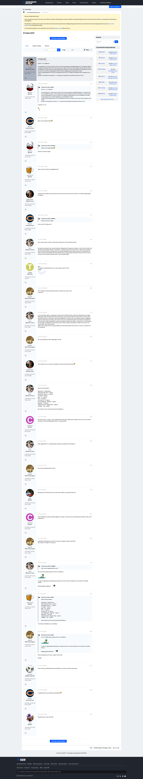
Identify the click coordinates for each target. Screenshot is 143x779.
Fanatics (102, 76)
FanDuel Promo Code (113, 58)
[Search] (116, 41)
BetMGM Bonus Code (113, 53)
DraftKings (102, 69)
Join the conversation (58, 38)
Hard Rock (102, 88)
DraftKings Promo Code (112, 71)
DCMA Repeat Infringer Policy (102, 748)
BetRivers (102, 93)
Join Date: (27, 72)
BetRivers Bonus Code (113, 94)
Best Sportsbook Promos (107, 99)
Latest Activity (37, 46)
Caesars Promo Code (113, 64)
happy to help (58, 28)
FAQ (91, 748)
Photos (47, 46)
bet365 (103, 82)
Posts (27, 46)
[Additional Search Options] (114, 41)
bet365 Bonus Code (113, 83)
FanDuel (103, 57)
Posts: (26, 73)
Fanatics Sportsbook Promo (113, 77)
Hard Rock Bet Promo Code (113, 88)
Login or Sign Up (114, 6)
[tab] (27, 46)
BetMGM (102, 52)
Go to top (116, 748)
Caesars (102, 63)
